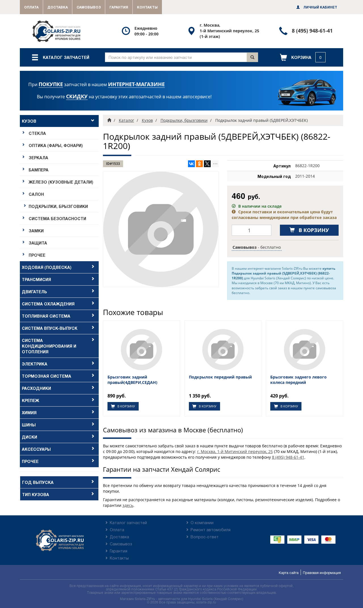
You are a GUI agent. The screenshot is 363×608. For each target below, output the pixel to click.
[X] (207, 163)
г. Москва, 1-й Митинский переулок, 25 (235, 451)
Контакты (147, 7)
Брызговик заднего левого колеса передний (298, 380)
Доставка (57, 7)
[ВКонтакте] (191, 163)
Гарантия (118, 7)
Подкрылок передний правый (220, 377)
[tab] (59, 188)
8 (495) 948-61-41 (288, 457)
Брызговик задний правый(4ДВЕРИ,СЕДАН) (132, 380)
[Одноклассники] (199, 163)
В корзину (126, 406)
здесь (128, 505)
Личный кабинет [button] (320, 7)
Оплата (31, 7)
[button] (302, 57)
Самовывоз (89, 7)
